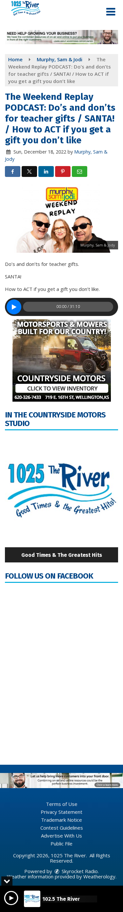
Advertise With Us (61, 835)
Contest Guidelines (61, 827)
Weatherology (99, 876)
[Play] (14, 306)
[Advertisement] (61, 37)
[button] (110, 12)
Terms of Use (61, 804)
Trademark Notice (61, 819)
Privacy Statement (61, 812)
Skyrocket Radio (79, 871)
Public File (61, 843)
